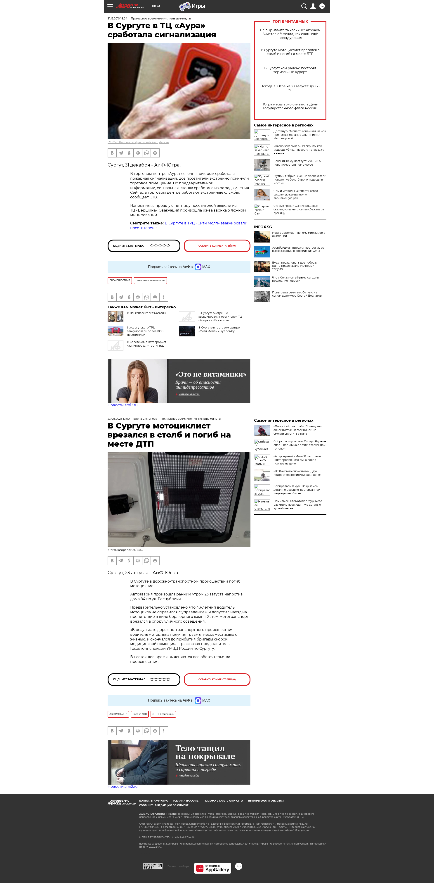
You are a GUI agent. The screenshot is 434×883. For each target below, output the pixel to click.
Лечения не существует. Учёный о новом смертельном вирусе (297, 162)
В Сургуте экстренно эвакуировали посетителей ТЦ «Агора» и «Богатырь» (220, 316)
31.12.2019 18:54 (117, 18)
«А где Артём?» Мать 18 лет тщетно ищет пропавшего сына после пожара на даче (298, 460)
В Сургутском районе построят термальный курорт (290, 70)
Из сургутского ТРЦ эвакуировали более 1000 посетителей (145, 331)
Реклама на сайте (185, 800)
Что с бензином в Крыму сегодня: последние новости (295, 279)
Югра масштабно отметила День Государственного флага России (290, 106)
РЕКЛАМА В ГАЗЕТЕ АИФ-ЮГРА (223, 800)
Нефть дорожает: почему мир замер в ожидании (298, 234)
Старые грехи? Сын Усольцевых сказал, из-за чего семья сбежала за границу (299, 209)
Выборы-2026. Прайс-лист (266, 800)
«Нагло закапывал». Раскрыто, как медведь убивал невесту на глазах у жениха (299, 149)
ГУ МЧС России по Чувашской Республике (138, 142)
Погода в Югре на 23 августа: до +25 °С (290, 88)
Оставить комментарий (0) (217, 245)
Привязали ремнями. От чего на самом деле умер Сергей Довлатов (297, 294)
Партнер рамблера (178, 866)
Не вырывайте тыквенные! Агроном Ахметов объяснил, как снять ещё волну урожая (290, 34)
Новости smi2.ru (123, 405)
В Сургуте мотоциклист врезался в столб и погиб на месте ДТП (290, 52)
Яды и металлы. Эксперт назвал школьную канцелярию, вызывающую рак (296, 194)
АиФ (140, 550)
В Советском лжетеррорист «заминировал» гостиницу (146, 343)
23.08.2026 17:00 (119, 418)
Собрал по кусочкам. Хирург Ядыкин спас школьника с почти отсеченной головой (300, 445)
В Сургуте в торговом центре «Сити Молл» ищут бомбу (219, 329)
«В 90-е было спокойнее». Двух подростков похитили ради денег (297, 472)
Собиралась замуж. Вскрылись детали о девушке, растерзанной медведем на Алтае (297, 489)
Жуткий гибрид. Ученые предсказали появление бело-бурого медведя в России (300, 179)
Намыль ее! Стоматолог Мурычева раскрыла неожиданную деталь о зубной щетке (298, 504)
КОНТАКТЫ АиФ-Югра (153, 800)
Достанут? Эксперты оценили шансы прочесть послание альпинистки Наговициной (300, 134)
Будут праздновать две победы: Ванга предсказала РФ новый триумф (294, 266)
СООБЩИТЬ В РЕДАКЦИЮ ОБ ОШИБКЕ (164, 805)
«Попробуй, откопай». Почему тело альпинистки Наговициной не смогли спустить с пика (298, 430)
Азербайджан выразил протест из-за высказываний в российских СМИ (298, 249)
